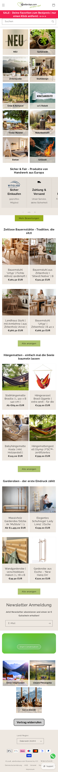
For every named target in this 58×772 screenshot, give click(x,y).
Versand (33, 765)
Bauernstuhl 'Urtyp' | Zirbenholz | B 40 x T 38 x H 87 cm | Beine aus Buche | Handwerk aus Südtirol (42, 330)
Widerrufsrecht (46, 761)
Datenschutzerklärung (13, 765)
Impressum (30, 769)
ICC (36, 761)
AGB (26, 765)
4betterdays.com (18, 761)
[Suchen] (53, 21)
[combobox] (29, 21)
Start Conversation (29, 647)
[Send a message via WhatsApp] (53, 756)
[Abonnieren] (49, 623)
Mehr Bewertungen (29, 218)
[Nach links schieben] (23, 212)
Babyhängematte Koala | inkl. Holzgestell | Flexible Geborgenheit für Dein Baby (15, 454)
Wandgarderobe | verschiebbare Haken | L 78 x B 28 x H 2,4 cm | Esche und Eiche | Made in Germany (15, 576)
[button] (3, 5)
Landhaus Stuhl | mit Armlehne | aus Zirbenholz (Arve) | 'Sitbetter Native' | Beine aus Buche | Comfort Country (15, 328)
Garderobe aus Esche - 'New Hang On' (43, 571)
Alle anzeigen (29, 343)
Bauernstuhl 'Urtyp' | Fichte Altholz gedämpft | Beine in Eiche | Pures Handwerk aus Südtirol (15, 277)
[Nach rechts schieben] (35, 212)
